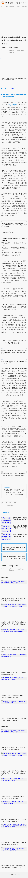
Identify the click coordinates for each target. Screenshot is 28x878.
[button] (17, 3)
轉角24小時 (13, 47)
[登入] (23, 3)
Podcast (18, 7)
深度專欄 (11, 7)
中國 (15, 502)
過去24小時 (4, 7)
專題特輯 (24, 7)
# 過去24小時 (5, 513)
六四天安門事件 (9, 506)
